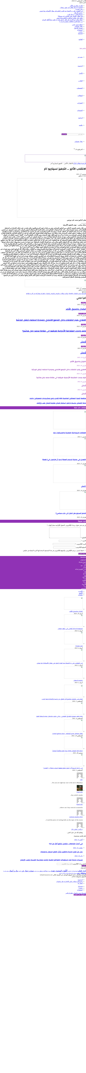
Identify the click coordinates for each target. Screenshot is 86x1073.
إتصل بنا (80, 883)
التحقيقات (80, 88)
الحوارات (80, 103)
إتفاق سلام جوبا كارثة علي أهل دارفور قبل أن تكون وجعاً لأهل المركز (62, 20)
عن (22, 871)
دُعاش (83, 342)
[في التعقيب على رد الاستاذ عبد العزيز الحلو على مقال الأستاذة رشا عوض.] (73, 661)
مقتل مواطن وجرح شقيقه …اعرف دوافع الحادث (67, 733)
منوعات (74, 873)
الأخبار (81, 73)
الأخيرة (81, 591)
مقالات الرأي (77, 163)
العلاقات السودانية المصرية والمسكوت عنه (69, 432)
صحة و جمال (29, 871)
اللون (64, 870)
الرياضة (80, 118)
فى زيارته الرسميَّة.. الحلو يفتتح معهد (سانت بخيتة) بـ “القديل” (63, 768)
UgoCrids (80, 792)
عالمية (81, 125)
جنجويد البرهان (78, 13)
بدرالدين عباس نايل (77, 829)
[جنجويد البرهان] (73, 678)
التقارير (80, 81)
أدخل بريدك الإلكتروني (79, 864)
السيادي (69, 871)
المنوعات (80, 110)
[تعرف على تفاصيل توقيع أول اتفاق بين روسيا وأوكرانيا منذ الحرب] (73, 697)
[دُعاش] (69, 482)
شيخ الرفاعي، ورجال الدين (75, 14)
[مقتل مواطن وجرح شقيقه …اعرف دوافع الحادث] (73, 731)
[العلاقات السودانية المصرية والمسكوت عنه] (69, 429)
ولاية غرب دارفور (62, 873)
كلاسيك (19, 871)
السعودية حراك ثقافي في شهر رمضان (71, 7)
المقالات (80, 95)
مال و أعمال (13, 871)
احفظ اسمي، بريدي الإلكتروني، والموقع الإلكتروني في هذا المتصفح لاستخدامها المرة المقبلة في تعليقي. (53, 550)
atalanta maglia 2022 (76, 817)
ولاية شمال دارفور (69, 873)
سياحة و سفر (43, 871)
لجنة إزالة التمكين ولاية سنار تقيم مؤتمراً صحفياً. (67, 751)
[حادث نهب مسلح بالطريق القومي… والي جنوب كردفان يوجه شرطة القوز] (73, 714)
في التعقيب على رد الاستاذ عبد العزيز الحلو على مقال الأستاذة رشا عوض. (61, 11)
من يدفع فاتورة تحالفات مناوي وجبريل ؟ (71, 21)
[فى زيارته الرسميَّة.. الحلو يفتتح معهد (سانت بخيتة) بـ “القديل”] (73, 766)
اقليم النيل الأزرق (74, 871)
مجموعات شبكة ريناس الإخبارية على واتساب (69, 881)
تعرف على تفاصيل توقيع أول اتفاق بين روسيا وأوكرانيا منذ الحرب (62, 699)
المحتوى (58, 871)
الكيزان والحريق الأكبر (76, 6)
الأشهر (81, 593)
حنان (81, 779)
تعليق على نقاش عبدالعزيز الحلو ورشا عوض (70, 18)
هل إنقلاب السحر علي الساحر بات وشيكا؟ (70, 16)
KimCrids (80, 804)
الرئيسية (80, 66)
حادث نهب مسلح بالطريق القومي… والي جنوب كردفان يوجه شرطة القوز (59, 716)
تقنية (53, 871)
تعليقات (80, 595)
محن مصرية (79, 9)
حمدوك (49, 871)
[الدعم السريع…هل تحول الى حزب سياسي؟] (73, 509)
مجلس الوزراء (6, 871)
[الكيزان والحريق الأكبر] (73, 609)
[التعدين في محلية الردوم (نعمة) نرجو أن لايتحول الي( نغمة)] (69, 455)
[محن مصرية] (73, 643)
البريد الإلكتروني (80, 544)
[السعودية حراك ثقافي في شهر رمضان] (73, 626)
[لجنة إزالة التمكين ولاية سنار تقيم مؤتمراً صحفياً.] (73, 748)
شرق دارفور (36, 871)
